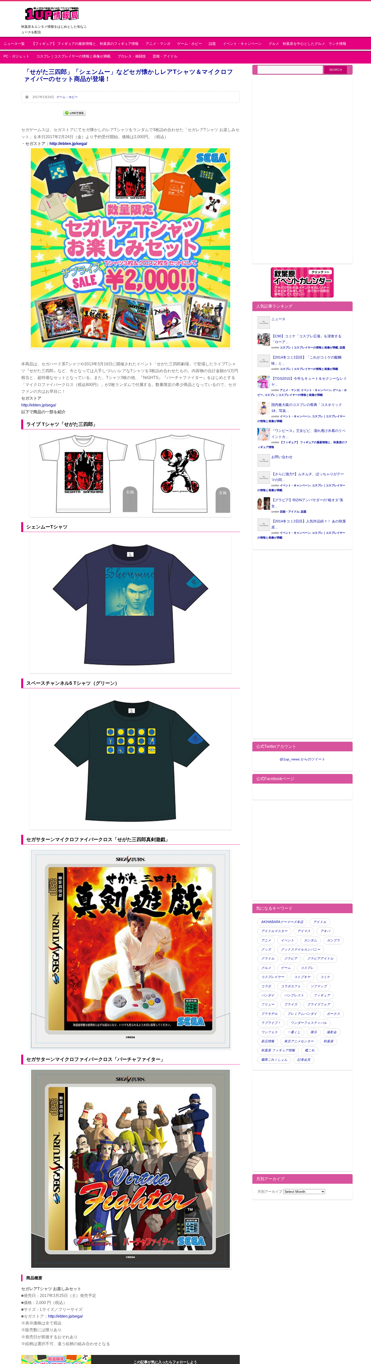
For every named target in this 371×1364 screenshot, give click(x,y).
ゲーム (286, 968)
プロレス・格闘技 (132, 56)
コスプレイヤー (272, 977)
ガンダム (310, 940)
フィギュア (322, 995)
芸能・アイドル (165, 56)
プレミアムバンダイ (302, 1014)
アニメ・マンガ (158, 44)
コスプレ (307, 968)
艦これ (310, 1050)
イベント (287, 940)
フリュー (267, 1004)
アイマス (303, 931)
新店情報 (267, 1041)
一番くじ (294, 1032)
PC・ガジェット (17, 56)
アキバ (325, 931)
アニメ (266, 940)
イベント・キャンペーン (242, 44)
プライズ (290, 1004)
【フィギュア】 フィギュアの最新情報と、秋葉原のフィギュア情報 (85, 44)
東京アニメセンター (299, 1041)
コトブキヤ (302, 977)
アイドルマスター (274, 931)
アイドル (319, 922)
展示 (313, 1032)
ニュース (278, 319)
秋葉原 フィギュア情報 (278, 1050)
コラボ (266, 986)
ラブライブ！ (271, 1023)
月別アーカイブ (269, 1192)
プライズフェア (318, 1004)
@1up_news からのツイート (302, 759)
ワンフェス (269, 1032)
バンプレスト (294, 995)
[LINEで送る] (74, 112)
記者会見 (303, 1059)
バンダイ (267, 995)
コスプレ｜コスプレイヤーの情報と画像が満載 (73, 56)
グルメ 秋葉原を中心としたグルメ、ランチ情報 (309, 44)
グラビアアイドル (320, 958)
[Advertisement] (300, 173)
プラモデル (269, 1014)
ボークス (333, 1014)
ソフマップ (318, 986)
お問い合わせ (282, 457)
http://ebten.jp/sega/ (68, 143)
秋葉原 (328, 1041)
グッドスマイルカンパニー (300, 949)
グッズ (266, 949)
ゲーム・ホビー (189, 44)
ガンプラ (333, 940)
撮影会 (332, 1032)
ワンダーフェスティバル (309, 1023)
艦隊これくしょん (274, 1059)
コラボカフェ (291, 986)
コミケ (325, 977)
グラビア (290, 958)
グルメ (266, 968)
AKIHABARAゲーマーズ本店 (282, 922)
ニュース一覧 (14, 44)
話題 (212, 44)
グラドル (267, 958)
